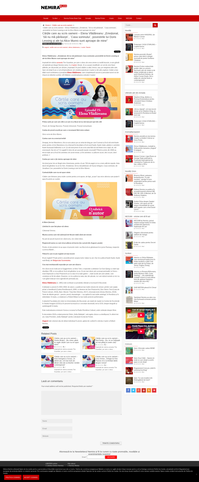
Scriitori (55, 18)
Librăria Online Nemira (55, 466)
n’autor (111, 18)
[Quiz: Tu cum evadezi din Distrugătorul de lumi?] (129, 384)
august (46, 47)
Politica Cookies (13, 477)
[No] (196, 474)
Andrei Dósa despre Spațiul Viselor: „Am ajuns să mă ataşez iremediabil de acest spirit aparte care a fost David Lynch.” (144, 205)
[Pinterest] (154, 390)
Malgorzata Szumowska (61, 260)
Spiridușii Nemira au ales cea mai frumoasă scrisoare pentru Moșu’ (145, 299)
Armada (88, 18)
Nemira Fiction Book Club (72, 18)
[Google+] (138, 390)
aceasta (60, 62)
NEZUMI (129, 18)
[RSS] (149, 390)
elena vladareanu (74, 47)
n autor (83, 47)
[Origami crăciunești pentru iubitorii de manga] (129, 238)
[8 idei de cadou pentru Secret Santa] (129, 248)
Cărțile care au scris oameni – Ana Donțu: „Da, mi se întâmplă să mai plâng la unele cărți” (108, 340)
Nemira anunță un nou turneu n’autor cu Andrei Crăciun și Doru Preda (144, 138)
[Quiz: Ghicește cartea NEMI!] (129, 354)
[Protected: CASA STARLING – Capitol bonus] (129, 50)
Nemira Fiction (100, 18)
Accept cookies (31, 477)
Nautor (88, 47)
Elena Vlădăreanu (74, 72)
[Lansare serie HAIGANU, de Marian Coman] (129, 40)
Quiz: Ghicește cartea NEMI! (144, 348)
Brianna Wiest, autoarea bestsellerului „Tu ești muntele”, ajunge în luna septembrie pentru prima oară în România (144, 179)
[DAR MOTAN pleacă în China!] (129, 293)
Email (84, 457)
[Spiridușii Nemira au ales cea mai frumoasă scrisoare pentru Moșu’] (129, 303)
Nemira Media (74, 466)
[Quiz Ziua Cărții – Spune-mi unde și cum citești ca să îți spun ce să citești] (129, 364)
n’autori (74, 65)
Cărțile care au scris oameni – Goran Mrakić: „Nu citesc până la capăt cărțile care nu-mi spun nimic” (66, 341)
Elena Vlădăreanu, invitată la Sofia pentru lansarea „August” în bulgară (145, 148)
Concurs (128, 344)
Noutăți (128, 30)
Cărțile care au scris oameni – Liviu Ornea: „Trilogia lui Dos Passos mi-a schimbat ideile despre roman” (107, 360)
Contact (138, 18)
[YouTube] (144, 390)
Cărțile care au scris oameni (62, 25)
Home (47, 25)
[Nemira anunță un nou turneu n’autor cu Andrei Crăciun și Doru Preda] (129, 142)
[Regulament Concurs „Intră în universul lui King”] (129, 374)
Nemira (66, 44)
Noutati (45, 18)
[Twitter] (133, 390)
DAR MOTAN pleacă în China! (145, 287)
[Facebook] (128, 390)
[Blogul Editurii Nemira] (54, 11)
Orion (120, 18)
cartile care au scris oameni (59, 47)
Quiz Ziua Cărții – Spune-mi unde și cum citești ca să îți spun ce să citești (144, 360)
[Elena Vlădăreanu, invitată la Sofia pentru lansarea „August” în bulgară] (129, 152)
